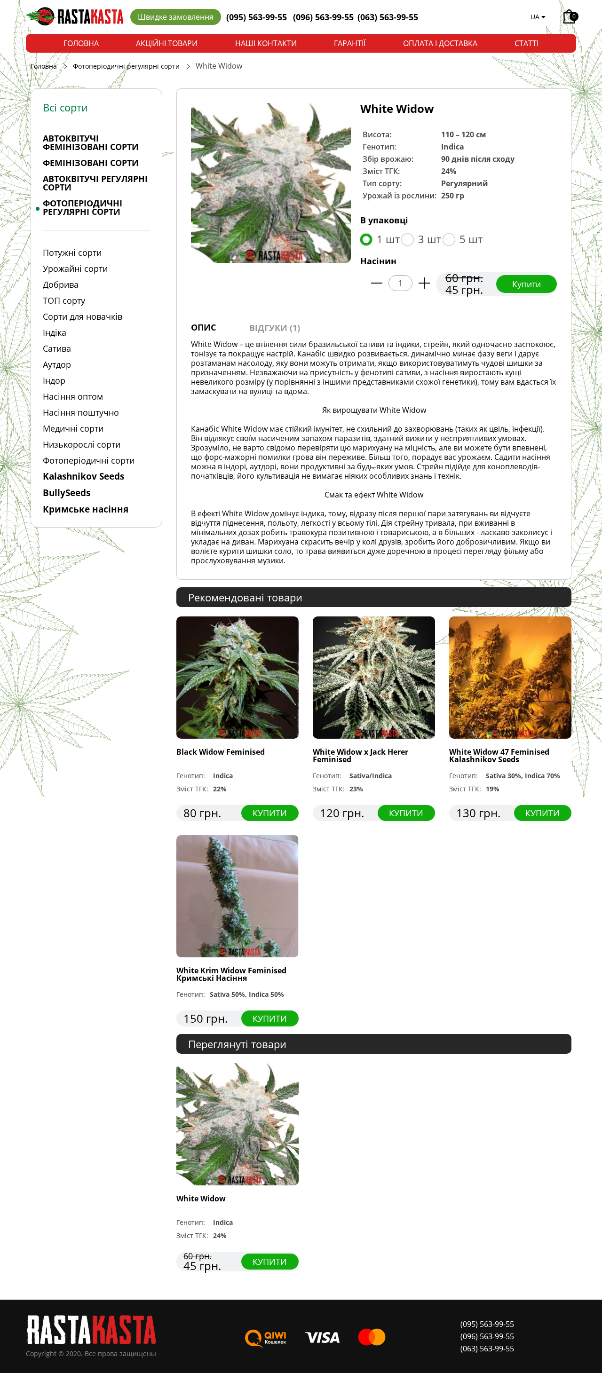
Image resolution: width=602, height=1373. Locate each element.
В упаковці (384, 220)
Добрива (61, 284)
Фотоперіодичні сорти (89, 460)
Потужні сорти (72, 252)
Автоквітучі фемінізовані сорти (91, 142)
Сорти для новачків (82, 316)
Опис (203, 327)
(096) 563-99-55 (323, 17)
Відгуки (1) (274, 327)
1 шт (388, 239)
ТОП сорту (64, 300)
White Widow (201, 1198)
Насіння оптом (73, 396)
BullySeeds (66, 493)
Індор (54, 380)
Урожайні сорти (75, 268)
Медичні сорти (73, 428)
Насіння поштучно (81, 412)
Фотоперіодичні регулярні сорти (126, 66)
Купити (526, 284)
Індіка (54, 332)
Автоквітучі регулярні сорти (95, 183)
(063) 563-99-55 (387, 17)
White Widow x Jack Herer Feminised (360, 756)
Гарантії (349, 43)
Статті (527, 43)
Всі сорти (65, 107)
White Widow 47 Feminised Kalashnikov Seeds (499, 756)
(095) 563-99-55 (257, 17)
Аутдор (57, 364)
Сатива (57, 348)
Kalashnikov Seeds (83, 476)
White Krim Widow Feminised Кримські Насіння (231, 974)
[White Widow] (271, 182)
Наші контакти (266, 43)
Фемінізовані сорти (91, 162)
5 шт (471, 239)
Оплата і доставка (440, 43)
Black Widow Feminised (220, 752)
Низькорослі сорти (81, 444)
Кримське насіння (85, 509)
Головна (81, 43)
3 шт (429, 239)
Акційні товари (167, 43)
